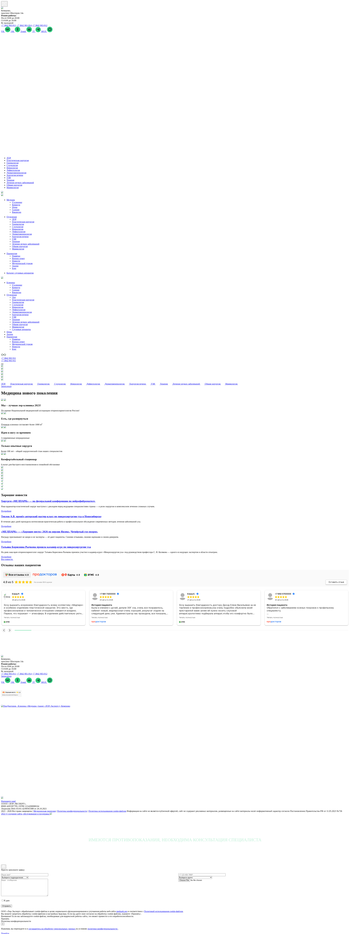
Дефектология (13, 170)
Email (23, 31)
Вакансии (16, 212)
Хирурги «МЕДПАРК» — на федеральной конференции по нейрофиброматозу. (48, 501)
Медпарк (11, 200)
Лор (14, 297)
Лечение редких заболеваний (20, 182)
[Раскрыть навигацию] (2, 363)
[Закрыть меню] (4, 4)
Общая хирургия (14, 185)
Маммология (13, 187)
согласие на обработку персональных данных (31, 900)
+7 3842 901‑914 (24, 25)
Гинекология (12, 163)
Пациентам (12, 253)
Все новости (7, 559)
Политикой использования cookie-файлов (163, 911)
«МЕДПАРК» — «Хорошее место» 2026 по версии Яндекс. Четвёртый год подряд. (49, 531)
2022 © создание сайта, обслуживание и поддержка (25, 814)
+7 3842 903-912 (39, 25)
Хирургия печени (15, 175)
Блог (14, 268)
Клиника (11, 282)
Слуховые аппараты (21, 329)
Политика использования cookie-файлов (107, 811)
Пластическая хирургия (18, 160)
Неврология (12, 168)
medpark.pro (121, 911)
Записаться (6, 386)
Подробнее (6, 511)
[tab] (175, 405)
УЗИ (9, 178)
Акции (15, 266)
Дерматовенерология (16, 173)
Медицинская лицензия (44, 811)
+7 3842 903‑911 (8, 25)
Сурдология (12, 165)
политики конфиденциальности (103, 929)
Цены (14, 207)
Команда (16, 205)
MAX (44, 31)
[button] (4, 630)
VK (3, 31)
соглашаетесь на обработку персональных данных (52, 929)
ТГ (34, 31)
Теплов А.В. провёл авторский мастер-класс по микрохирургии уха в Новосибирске (51, 516)
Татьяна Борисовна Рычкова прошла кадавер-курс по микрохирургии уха (46, 547)
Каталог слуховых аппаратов (20, 273)
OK (13, 31)
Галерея (15, 210)
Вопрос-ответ (18, 258)
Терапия (10, 180)
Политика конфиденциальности (72, 811)
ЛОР (9, 158)
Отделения (12, 217)
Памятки (16, 256)
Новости (16, 261)
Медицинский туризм (22, 263)
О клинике (17, 202)
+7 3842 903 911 (8, 358)
